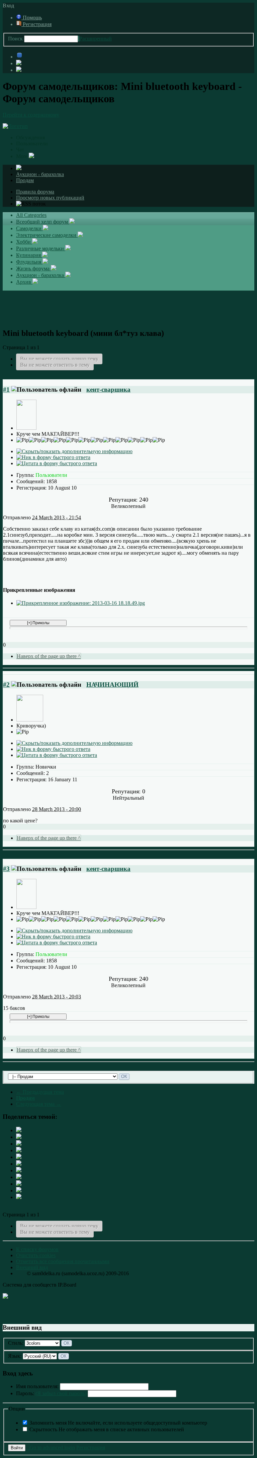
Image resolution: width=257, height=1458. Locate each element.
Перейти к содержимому (31, 115)
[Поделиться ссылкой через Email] (18, 1184)
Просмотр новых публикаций (50, 198)
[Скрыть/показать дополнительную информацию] (74, 451)
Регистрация (36, 24)
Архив (24, 282)
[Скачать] (18, 1197)
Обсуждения (30, 137)
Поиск (15, 38)
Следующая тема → (38, 1104)
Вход (10, 5)
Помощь (31, 17)
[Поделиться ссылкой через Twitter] (18, 1130)
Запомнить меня (118, 1423)
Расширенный (95, 38)
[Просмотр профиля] (26, 428)
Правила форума (35, 191)
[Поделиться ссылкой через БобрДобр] (18, 1177)
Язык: (14, 1356)
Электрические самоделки (47, 235)
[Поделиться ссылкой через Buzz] (18, 1150)
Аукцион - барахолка (40, 174)
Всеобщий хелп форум (42, 222)
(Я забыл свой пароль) (60, 1393)
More (22, 156)
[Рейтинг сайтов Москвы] (5, 1297)
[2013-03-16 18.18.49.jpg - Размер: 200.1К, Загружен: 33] (80, 603)
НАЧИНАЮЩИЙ (112, 684)
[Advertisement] (128, 306)
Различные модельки (40, 248)
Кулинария (29, 255)
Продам (25, 180)
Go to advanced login (51, 1447)
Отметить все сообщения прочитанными (62, 1261)
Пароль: (51, 1393)
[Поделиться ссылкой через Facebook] (18, 1137)
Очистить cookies (36, 1255)
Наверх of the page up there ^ (49, 656)
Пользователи (32, 143)
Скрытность (106, 1429)
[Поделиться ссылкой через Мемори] (18, 1170)
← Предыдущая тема (40, 1092)
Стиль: (15, 1343)
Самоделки (29, 228)
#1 (6, 389)
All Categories (31, 215)
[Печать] (18, 1190)
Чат (20, 149)
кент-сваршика (108, 389)
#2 (6, 684)
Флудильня (29, 262)
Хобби (24, 242)
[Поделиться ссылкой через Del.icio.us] (18, 1157)
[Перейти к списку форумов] (15, 126)
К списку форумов (37, 1249)
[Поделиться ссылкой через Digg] (18, 1144)
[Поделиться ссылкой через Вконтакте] (18, 1164)
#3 (6, 868)
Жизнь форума (33, 268)
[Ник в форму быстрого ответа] (53, 457)
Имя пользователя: (37, 1386)
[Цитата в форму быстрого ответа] (56, 463)
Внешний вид (32, 1267)
